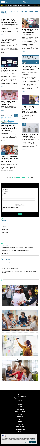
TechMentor (20, 428)
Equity (29, 5)
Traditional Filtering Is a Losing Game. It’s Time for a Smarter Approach (15, 250)
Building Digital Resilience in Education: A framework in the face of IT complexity (17, 247)
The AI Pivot (20, 431)
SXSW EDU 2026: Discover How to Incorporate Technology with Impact (15, 284)
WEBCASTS (5, 245)
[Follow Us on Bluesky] (30, 1)
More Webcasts (5, 253)
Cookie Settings (23, 442)
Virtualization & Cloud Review (20, 433)
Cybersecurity (4, 226)
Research (20, 5)
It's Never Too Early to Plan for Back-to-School (11, 334)
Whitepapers (6, 260)
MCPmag (20, 414)
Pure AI (20, 419)
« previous (9, 177)
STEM (24, 5)
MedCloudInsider (20, 416)
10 (28, 177)
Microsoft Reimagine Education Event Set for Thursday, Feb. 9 (29, 107)
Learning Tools (5, 229)
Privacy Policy (11, 201)
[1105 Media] (20, 400)
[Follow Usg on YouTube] (34, 1)
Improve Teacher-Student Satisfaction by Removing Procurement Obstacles (16, 359)
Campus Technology (20, 409)
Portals (4, 221)
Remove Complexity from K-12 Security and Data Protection (13, 262)
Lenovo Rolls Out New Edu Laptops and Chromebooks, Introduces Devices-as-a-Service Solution (9, 159)
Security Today (20, 424)
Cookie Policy (33, 439)
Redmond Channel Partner (20, 423)
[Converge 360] (20, 396)
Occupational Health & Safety (20, 418)
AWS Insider (20, 406)
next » (31, 177)
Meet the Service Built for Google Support (10, 268)
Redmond (20, 421)
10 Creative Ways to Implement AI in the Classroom (12, 265)
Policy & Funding (5, 232)
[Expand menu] (38, 2)
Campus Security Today (20, 408)
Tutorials (10, 5)
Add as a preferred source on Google (25, 2)
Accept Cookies (32, 442)
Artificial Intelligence (6, 223)
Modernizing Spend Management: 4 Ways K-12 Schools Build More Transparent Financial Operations (19, 272)
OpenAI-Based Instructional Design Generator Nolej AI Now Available (9, 70)
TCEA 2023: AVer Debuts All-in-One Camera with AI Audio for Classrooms (30, 136)
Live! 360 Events (20, 413)
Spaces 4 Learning (20, 426)
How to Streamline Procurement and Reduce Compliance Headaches (15, 309)
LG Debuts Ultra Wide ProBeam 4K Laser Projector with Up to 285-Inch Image (9, 20)
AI (26, 5)
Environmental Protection (20, 411)
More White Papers (6, 275)
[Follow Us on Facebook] (31, 1)
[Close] (35, 435)
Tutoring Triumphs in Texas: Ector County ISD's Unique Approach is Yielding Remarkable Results (30, 31)
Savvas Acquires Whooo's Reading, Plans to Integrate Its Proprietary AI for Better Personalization (9, 127)
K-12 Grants (15, 5)
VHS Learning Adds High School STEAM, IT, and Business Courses (8, 40)
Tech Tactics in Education (20, 429)
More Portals (4, 239)
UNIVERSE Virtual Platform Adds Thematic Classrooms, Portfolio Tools (9, 102)
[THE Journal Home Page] (6, 2)
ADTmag (20, 404)
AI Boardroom (20, 403)
